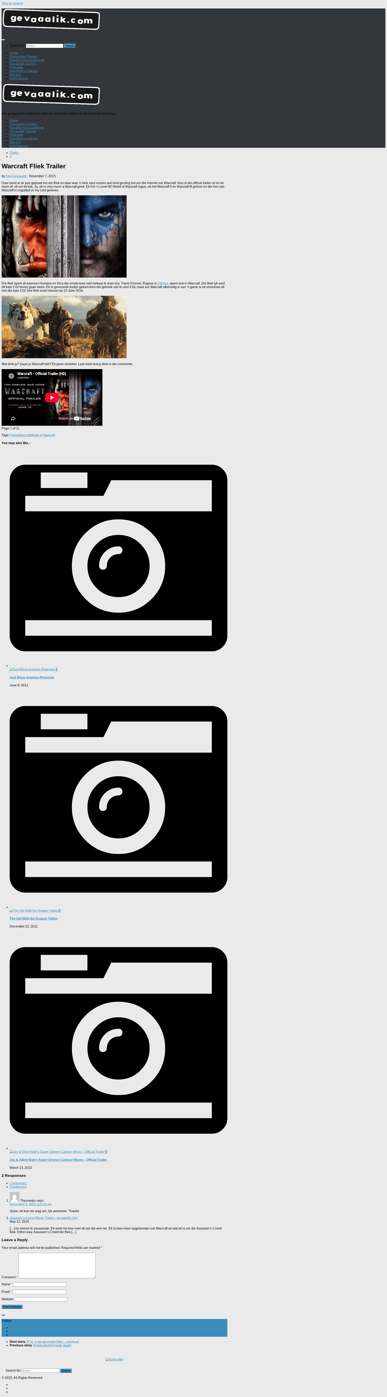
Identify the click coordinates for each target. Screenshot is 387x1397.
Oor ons (15, 74)
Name (7, 1284)
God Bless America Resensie (32, 677)
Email (7, 1291)
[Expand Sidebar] (3, 1315)
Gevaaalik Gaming (23, 64)
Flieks (14, 152)
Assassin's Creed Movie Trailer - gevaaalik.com (43, 1218)
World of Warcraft (42, 435)
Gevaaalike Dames (23, 56)
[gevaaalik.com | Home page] (193, 21)
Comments (18, 1183)
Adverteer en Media (24, 71)
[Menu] (3, 39)
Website (7, 1299)
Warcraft (24, 435)
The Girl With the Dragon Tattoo (34, 918)
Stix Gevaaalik (16, 176)
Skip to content (12, 3)
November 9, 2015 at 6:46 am (31, 1204)
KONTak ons (19, 78)
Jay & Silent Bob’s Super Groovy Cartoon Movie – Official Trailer (58, 1160)
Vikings (163, 283)
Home (14, 53)
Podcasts (16, 67)
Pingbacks (18, 1187)
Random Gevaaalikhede (27, 60)
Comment (10, 1277)
